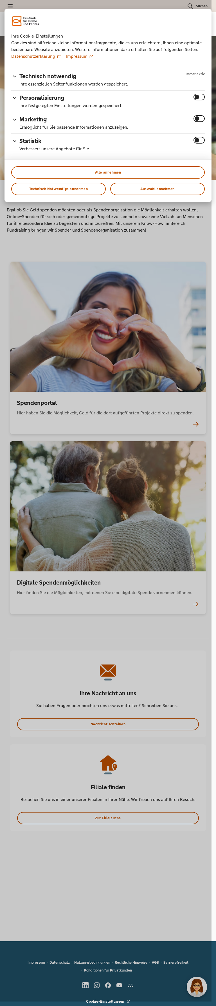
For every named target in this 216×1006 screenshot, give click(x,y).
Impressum (77, 56)
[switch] (199, 97)
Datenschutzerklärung (33, 56)
